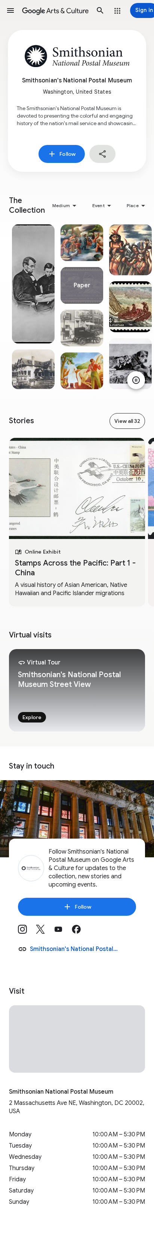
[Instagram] (27, 931)
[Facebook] (81, 931)
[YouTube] (63, 931)
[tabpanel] (33, 306)
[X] (45, 931)
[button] (10, 10)
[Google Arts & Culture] (55, 10)
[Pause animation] (136, 380)
